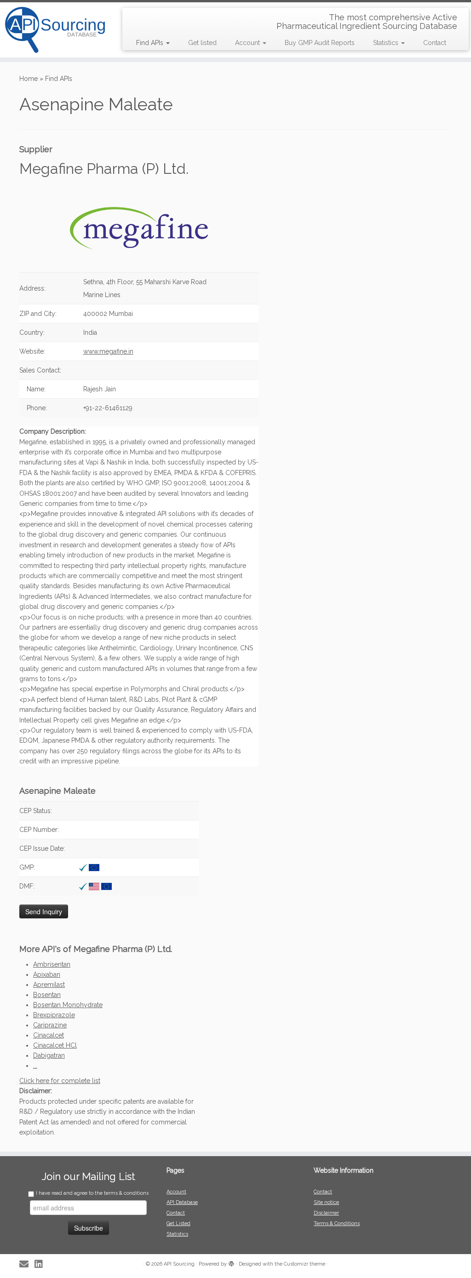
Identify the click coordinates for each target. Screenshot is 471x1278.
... (35, 1065)
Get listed (202, 42)
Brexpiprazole (54, 1015)
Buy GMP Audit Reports (320, 42)
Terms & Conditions (337, 1223)
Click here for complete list (59, 1080)
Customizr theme (304, 1264)
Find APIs (150, 42)
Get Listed (178, 1223)
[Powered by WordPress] (231, 1262)
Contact (434, 42)
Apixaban (46, 974)
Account (248, 42)
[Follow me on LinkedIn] (41, 1264)
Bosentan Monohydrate (68, 1005)
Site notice (326, 1202)
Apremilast (49, 984)
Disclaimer (326, 1213)
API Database (182, 1202)
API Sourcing (179, 1264)
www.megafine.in (108, 351)
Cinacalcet (48, 1035)
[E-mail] (26, 1264)
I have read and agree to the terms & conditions (92, 1193)
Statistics (386, 42)
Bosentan (47, 994)
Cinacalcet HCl (55, 1045)
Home (28, 78)
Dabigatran (49, 1055)
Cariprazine (50, 1025)
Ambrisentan (51, 964)
